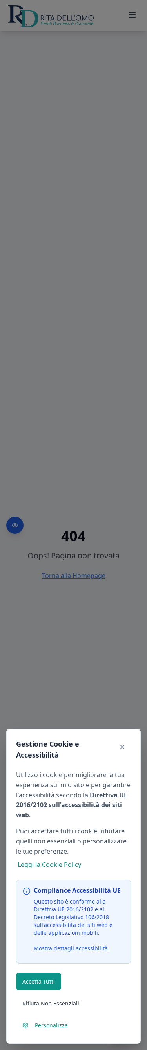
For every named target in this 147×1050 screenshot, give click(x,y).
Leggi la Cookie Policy (49, 864)
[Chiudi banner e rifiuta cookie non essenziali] (122, 747)
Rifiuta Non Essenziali (50, 1003)
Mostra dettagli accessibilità (71, 948)
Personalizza (51, 1025)
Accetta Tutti (38, 981)
